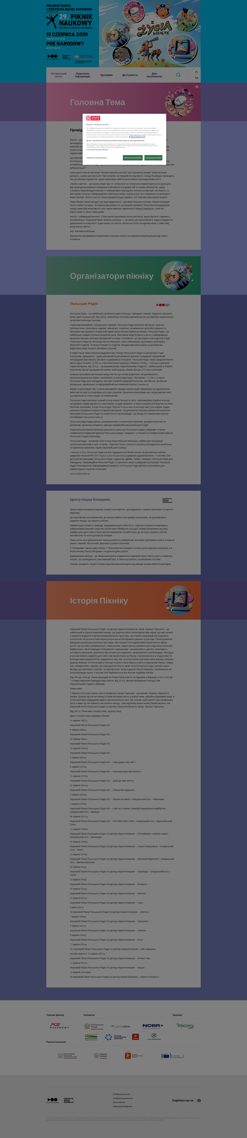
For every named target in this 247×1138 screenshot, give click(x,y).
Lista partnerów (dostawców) (97, 149)
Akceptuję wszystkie (153, 158)
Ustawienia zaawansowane (96, 157)
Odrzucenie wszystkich (132, 158)
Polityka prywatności (137, 137)
